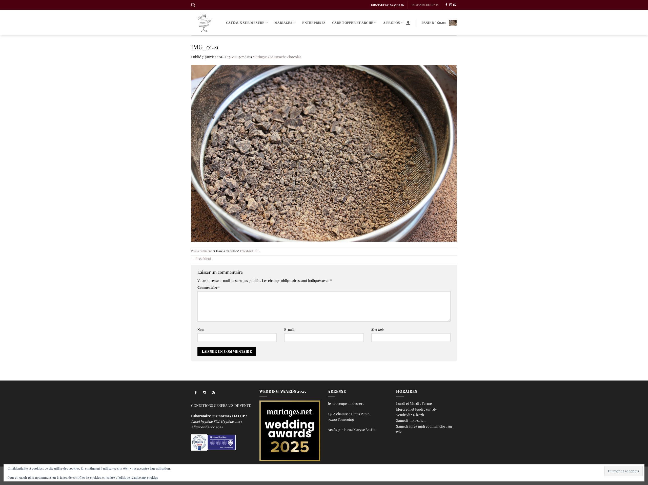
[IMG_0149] (324, 152)
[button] (193, 5)
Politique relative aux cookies (137, 477)
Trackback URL (249, 251)
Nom (200, 329)
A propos (391, 22)
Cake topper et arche (352, 22)
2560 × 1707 (235, 56)
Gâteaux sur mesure (245, 22)
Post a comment (201, 251)
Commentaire (208, 287)
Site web (377, 329)
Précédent (201, 258)
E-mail (289, 329)
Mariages (283, 22)
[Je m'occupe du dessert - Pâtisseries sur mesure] (204, 22)
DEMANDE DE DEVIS (425, 5)
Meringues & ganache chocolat (277, 56)
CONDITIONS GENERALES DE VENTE (221, 405)
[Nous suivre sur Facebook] (446, 5)
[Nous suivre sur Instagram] (450, 5)
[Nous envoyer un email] (454, 5)
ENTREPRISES (314, 22)
